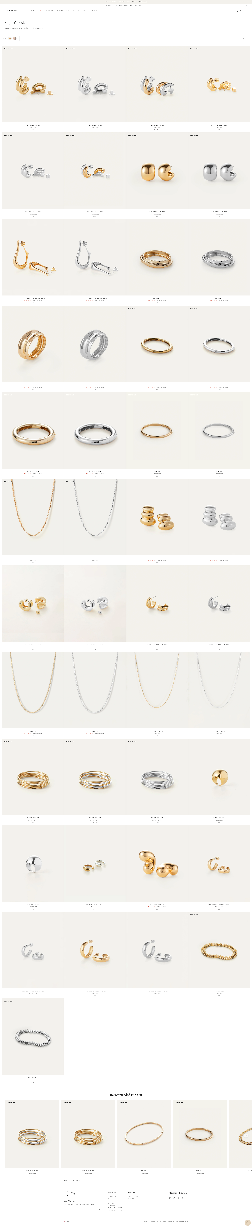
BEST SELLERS (49, 10)
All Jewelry (67, 1181)
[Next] (246, 1135)
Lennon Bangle (157, 298)
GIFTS (84, 10)
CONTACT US (112, 1196)
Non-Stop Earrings (157, 558)
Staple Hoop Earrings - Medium (95, 991)
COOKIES (171, 1221)
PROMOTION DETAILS (115, 1210)
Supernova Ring (219, 818)
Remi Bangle (157, 471)
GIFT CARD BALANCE (115, 1208)
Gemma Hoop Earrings (157, 212)
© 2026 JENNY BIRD (182, 1221)
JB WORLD (93, 10)
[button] (99, 1209)
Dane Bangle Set (33, 818)
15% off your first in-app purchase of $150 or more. (123, 5)
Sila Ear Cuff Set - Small (95, 904)
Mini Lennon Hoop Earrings (157, 644)
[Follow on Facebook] (178, 1198)
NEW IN (32, 10)
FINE (67, 10)
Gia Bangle (157, 385)
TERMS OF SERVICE (149, 1221)
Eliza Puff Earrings (157, 904)
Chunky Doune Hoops (33, 644)
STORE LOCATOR (133, 1196)
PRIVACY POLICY (162, 1221)
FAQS (110, 1199)
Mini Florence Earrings (219, 125)
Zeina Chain (33, 731)
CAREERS (131, 1201)
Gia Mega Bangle (33, 471)
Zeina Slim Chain (157, 731)
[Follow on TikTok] (174, 1198)
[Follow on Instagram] (170, 1198)
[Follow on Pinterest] (183, 1198)
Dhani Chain (33, 558)
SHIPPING (111, 1201)
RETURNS (111, 1203)
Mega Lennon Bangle (33, 385)
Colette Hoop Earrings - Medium (33, 298)
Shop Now (143, 2)
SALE (39, 10)
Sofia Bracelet (219, 991)
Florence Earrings (33, 125)
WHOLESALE (132, 1199)
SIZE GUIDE (112, 1205)
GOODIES (76, 10)
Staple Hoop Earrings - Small (219, 904)
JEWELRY (60, 10)
